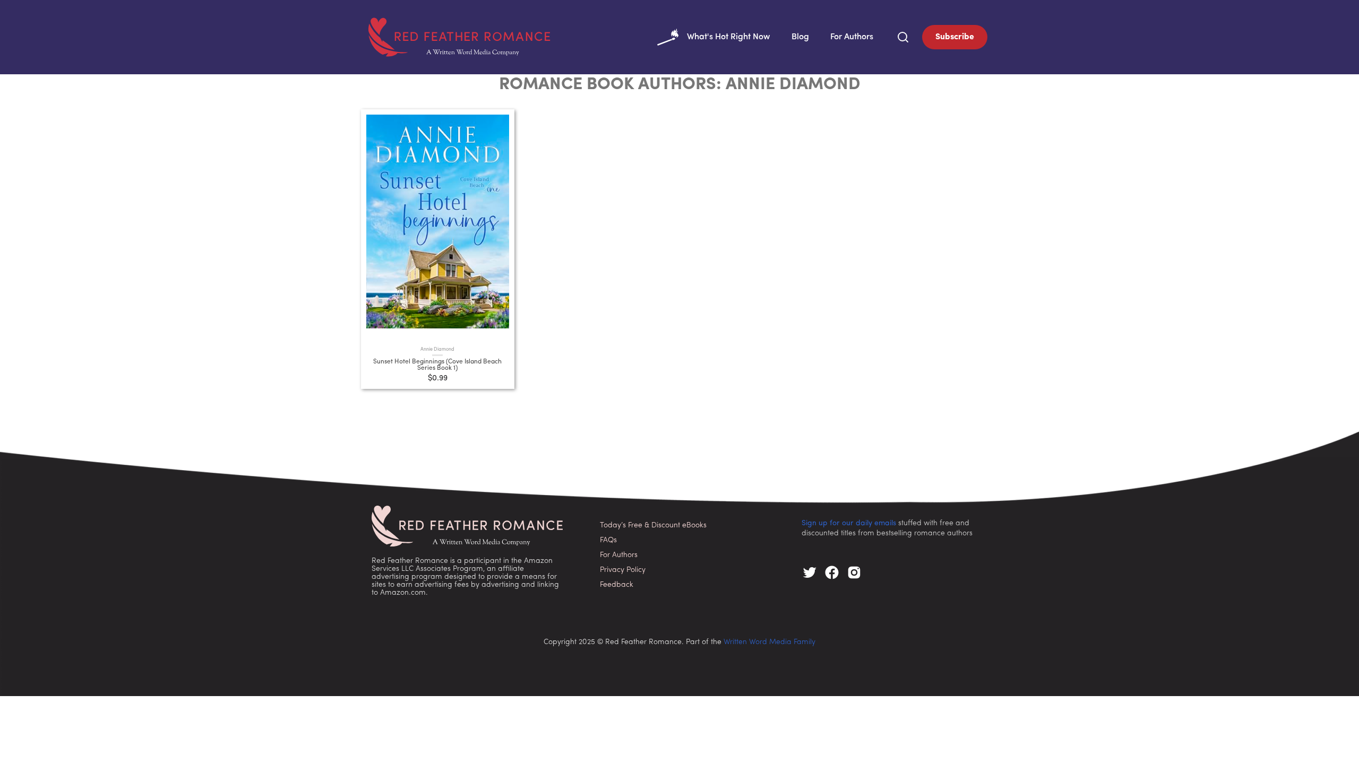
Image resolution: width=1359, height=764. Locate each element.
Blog (800, 37)
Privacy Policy (623, 570)
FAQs (608, 540)
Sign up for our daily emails (849, 523)
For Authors (851, 37)
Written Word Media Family (769, 642)
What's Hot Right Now (728, 37)
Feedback (616, 585)
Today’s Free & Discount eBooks (653, 525)
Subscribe (954, 37)
